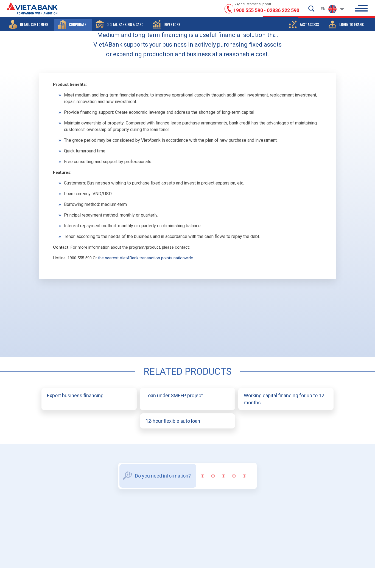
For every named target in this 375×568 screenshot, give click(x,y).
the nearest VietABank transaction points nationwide (145, 257)
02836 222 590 (283, 10)
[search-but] (311, 8)
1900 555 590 (248, 10)
